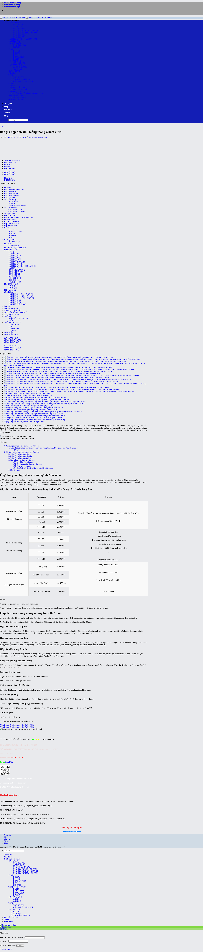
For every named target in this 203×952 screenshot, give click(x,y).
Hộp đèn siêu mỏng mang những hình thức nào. (22, 452)
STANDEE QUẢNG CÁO (12, 310)
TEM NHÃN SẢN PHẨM (21, 79)
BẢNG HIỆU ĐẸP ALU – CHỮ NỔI (20, 294)
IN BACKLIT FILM (15, 232)
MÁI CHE (11, 286)
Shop (6, 107)
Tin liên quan (14, 470)
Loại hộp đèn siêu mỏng (23, 462)
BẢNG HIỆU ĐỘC (19, 35)
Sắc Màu (9, 762)
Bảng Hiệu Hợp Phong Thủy (14, 189)
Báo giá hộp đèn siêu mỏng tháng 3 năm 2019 (17, 725)
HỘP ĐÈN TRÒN (14, 71)
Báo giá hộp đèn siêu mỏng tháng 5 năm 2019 (17, 727)
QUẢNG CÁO (8, 292)
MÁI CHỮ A (12, 288)
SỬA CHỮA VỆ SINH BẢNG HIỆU (16, 312)
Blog (6, 116)
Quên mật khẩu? (6, 949)
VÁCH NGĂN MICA (11, 334)
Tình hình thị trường (22, 466)
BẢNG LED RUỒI (14, 41)
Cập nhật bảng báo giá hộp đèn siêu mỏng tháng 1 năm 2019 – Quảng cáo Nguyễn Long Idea (43, 448)
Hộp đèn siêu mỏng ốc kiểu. (20, 458)
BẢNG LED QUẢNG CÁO (17, 87)
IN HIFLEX (16, 51)
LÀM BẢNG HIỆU (14, 23)
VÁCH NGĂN (17, 69)
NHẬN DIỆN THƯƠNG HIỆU (23, 81)
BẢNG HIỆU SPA (19, 29)
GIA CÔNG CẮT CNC (20, 67)
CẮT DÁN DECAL (14, 43)
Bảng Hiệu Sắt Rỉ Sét (12, 195)
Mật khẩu (4, 941)
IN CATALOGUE (18, 57)
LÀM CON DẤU (9, 180)
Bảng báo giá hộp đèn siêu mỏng (21, 460)
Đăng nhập (19, 945)
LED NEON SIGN (14, 61)
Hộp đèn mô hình (10, 226)
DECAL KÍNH (17, 47)
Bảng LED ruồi (9, 197)
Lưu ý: (17, 450)
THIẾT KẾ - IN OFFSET (12, 322)
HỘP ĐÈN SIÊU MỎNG (16, 270)
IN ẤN (10, 49)
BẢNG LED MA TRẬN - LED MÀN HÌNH (22, 266)
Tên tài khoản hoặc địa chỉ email (12, 937)
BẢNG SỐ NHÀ (13, 268)
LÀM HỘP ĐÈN (14, 276)
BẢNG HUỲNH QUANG (16, 262)
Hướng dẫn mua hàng (12, 3)
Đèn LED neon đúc (11, 216)
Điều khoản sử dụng (12, 5)
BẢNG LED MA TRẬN (20, 89)
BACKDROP (12, 85)
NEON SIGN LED (19, 63)
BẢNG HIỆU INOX (14, 302)
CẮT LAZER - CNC (11, 208)
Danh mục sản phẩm (12, 859)
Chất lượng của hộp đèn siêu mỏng (27, 464)
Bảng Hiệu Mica (10, 191)
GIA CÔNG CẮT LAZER (16, 212)
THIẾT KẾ (11, 75)
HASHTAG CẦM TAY (15, 95)
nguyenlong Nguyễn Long (38, 137)
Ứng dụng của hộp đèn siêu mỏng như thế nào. (22, 446)
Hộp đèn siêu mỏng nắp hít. (19, 454)
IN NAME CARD (10, 163)
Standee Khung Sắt (11, 308)
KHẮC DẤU (12, 73)
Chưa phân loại (9, 214)
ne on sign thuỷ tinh (15, 99)
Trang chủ (8, 104)
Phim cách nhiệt (10, 290)
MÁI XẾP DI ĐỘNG (11, 284)
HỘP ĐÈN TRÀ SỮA (15, 272)
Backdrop (7, 187)
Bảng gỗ (11, 252)
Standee (11, 83)
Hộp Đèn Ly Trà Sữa (11, 224)
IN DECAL (16, 53)
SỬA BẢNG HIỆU (14, 91)
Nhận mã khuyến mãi (72, 831)
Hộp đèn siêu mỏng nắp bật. (20, 456)
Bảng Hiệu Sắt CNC (11, 193)
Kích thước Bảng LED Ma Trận (15, 248)
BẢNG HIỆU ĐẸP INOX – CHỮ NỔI (25, 31)
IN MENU (16, 59)
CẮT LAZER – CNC (15, 65)
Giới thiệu (8, 110)
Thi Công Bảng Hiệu (11, 314)
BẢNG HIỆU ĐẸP (19, 25)
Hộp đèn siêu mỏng (47, 425)
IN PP (15, 55)
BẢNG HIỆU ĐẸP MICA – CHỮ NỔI (25, 33)
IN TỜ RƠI (8, 165)
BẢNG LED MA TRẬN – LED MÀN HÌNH (22, 39)
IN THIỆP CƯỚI (9, 172)
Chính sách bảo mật (12, 7)
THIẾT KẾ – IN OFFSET (12, 160)
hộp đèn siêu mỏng (13, 631)
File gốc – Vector (11, 917)
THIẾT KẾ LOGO (18, 77)
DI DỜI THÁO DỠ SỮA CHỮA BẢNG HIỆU (28, 93)
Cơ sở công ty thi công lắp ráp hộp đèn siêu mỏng (33, 468)
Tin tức (7, 113)
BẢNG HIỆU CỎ (18, 37)
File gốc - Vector (10, 220)
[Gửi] (5, 853)
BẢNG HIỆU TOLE (19, 45)
